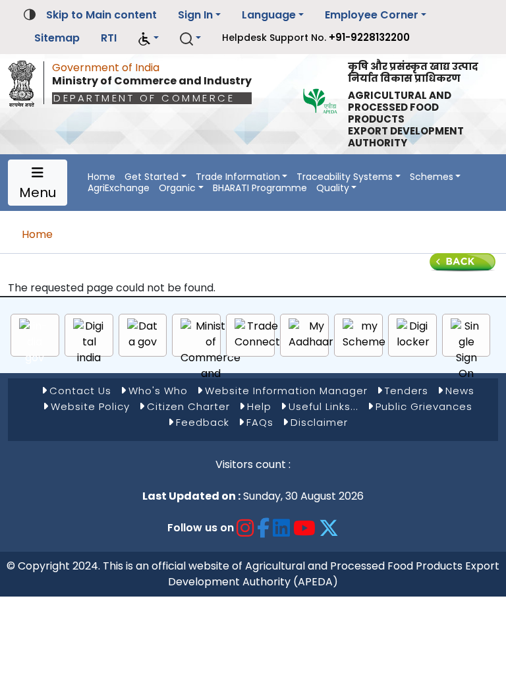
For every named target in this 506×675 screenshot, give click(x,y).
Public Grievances (424, 406)
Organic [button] (177, 188)
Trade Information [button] (238, 177)
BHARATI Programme (260, 188)
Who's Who (158, 390)
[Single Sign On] (466, 350)
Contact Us (80, 390)
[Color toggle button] (30, 13)
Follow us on (200, 527)
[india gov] (35, 342)
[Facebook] (263, 528)
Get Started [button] (152, 177)
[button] (148, 38)
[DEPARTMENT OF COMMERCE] (25, 80)
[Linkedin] (282, 528)
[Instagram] (245, 528)
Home (101, 177)
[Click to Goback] (462, 261)
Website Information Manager (286, 390)
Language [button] (269, 14)
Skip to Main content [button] (101, 14)
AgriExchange (119, 188)
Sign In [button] (195, 14)
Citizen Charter (188, 406)
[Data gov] (143, 334)
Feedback (202, 422)
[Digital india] (89, 342)
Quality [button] (332, 188)
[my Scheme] (364, 334)
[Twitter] (329, 528)
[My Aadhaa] (311, 334)
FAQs (259, 422)
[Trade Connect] (257, 334)
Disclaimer (319, 422)
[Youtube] (304, 528)
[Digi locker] (413, 334)
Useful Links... (323, 406)
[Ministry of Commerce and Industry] (210, 357)
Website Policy (90, 406)
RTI (109, 37)
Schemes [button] (431, 177)
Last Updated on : (191, 496)
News (459, 390)
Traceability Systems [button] (344, 177)
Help (259, 406)
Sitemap (57, 37)
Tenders (406, 390)
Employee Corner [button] (371, 14)
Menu (37, 192)
